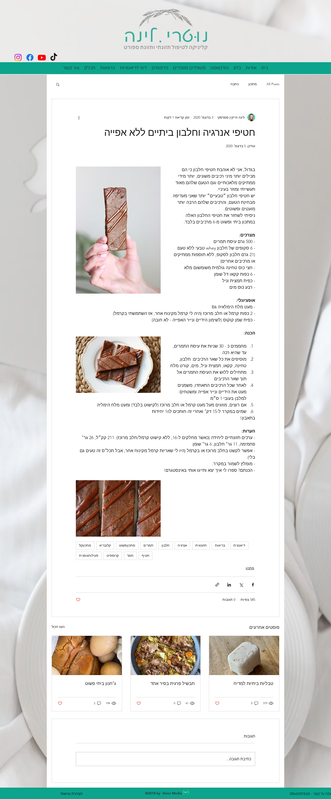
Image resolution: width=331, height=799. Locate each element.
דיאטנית (239, 545)
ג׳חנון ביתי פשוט (100, 683)
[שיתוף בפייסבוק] (253, 584)
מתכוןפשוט (127, 545)
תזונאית (201, 545)
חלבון (165, 545)
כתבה (234, 84)
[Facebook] (30, 57)
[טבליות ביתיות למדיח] (244, 655)
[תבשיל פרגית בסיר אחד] (166, 655)
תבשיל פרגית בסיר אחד (172, 683)
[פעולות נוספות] (79, 117)
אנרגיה (182, 545)
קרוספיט (113, 555)
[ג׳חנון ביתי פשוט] (87, 655)
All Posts (273, 84)
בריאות (220, 545)
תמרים (148, 545)
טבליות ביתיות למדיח (253, 683)
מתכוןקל (85, 545)
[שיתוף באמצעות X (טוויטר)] (241, 584)
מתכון (252, 84)
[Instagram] (18, 57)
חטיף (145, 555)
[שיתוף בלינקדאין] (229, 584)
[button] (57, 84)
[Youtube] (42, 57)
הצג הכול (58, 626)
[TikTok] (53, 57)
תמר (130, 555)
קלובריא (105, 545)
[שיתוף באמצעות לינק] (217, 584)
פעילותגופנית (88, 555)
